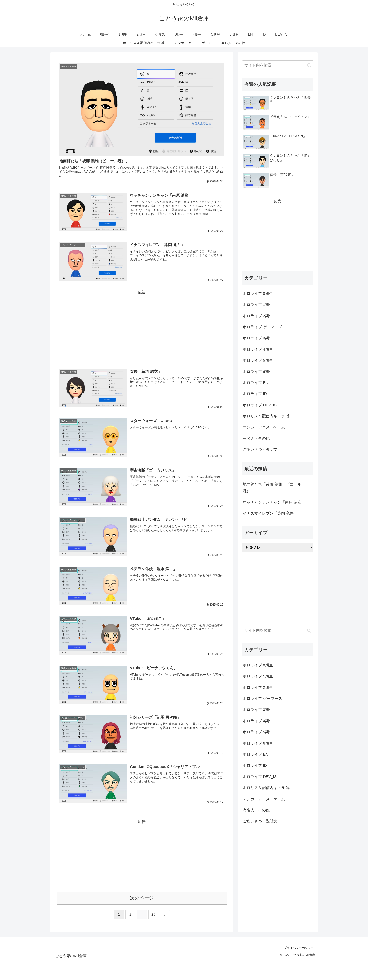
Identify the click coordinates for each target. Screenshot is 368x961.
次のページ (142, 898)
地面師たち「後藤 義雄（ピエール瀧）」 (272, 487)
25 (153, 914)
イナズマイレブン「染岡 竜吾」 (270, 513)
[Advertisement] (142, 325)
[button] (309, 65)
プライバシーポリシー (299, 948)
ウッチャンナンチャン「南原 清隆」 (274, 502)
